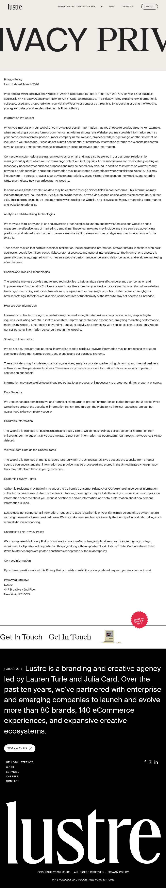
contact (12, 781)
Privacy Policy (118, 872)
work (112, 6)
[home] (15, 7)
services (128, 6)
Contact (149, 6)
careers (12, 776)
